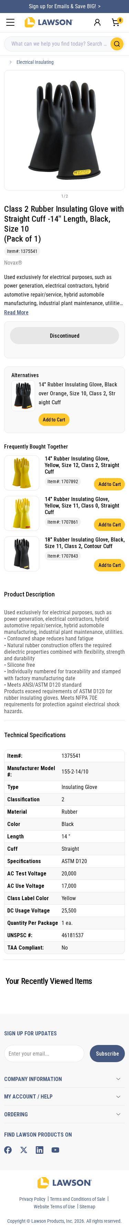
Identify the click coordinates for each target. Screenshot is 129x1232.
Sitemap (87, 1206)
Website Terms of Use (54, 1206)
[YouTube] (55, 1150)
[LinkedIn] (39, 1150)
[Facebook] (8, 1150)
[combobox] (64, 43)
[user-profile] (97, 22)
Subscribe (107, 1053)
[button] (53, 196)
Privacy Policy (32, 1199)
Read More (16, 312)
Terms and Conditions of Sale (77, 1199)
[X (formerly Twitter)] (24, 1150)
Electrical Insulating (35, 62)
